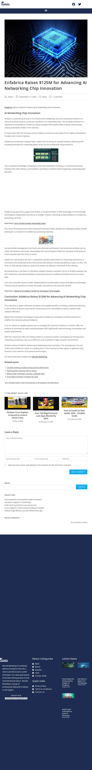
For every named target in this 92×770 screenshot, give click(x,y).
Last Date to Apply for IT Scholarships (18, 502)
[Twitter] (80, 4)
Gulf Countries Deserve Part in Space (22, 371)
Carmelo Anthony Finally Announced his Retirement (28, 367)
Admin (10, 97)
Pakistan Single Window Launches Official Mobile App (23, 511)
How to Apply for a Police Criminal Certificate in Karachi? (24, 508)
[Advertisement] (46, 192)
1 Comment (58, 97)
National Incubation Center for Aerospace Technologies (37, 291)
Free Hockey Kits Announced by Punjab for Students (23, 499)
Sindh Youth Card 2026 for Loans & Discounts (21, 505)
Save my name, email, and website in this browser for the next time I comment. (40, 465)
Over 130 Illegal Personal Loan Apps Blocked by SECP (46, 416)
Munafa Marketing (39, 357)
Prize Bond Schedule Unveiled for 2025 (22, 377)
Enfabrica (8, 107)
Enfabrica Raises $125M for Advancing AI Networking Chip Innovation (34, 383)
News (44, 97)
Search (7, 483)
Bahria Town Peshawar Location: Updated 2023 (26, 374)
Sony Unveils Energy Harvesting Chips (30, 223)
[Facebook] (74, 4)
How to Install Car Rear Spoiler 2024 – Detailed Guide (74, 413)
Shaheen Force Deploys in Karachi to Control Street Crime (17, 415)
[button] (46, 10)
